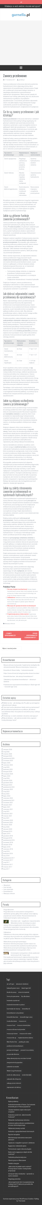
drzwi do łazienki (23, 992)
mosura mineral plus (23, 1025)
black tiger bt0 (26, 988)
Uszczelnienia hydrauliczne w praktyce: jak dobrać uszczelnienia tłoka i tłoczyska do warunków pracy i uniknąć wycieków (21, 711)
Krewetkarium (8, 891)
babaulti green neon (13, 988)
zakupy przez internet (14, 1083)
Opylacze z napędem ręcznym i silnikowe (21, 1143)
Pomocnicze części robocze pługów (19, 1149)
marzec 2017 (7, 867)
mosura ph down (12, 1033)
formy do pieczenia (13, 996)
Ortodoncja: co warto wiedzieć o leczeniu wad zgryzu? (22, 6)
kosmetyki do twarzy (13, 1009)
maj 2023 (6, 791)
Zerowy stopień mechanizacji (17, 589)
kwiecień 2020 (8, 822)
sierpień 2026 (7, 749)
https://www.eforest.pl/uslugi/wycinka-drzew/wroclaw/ (21, 673)
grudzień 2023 (8, 782)
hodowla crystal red (13, 1000)
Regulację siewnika (14, 1179)
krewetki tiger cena (26, 1017)
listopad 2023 (7, 785)
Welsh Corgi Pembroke (14, 1071)
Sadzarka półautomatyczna (17, 1157)
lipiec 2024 (6, 776)
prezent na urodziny (27, 1050)
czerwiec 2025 (8, 765)
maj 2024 (6, 778)
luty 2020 (6, 827)
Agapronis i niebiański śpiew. (17, 1146)
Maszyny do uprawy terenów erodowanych (21, 606)
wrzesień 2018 (8, 842)
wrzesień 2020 (8, 820)
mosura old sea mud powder (16, 1029)
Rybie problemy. (13, 1101)
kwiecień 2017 (8, 864)
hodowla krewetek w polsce (16, 1004)
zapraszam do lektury (14, 1087)
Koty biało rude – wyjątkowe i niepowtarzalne (25, 921)
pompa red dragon (13, 1050)
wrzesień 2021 (8, 802)
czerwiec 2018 (8, 849)
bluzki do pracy (11, 992)
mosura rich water (25, 1033)
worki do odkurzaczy (13, 1075)
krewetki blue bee (12, 1017)
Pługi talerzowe (9, 909)
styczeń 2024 (7, 780)
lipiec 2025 (6, 763)
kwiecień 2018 (8, 853)
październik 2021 (8, 800)
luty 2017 (6, 869)
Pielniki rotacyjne (13, 1163)
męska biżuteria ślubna (25, 1038)
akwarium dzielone (22, 984)
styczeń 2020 (7, 829)
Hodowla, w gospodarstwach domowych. (21, 1131)
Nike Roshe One (12, 1042)
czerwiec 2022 (8, 798)
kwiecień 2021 (8, 813)
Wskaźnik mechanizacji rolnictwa (18, 1120)
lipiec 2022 (6, 796)
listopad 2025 (7, 756)
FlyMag (36, 1199)
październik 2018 (8, 840)
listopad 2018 (7, 838)
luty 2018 (6, 856)
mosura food (11, 1025)
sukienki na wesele (13, 1066)
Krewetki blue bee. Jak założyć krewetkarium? (18, 676)
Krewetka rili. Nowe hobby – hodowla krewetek (18, 670)
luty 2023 (6, 794)
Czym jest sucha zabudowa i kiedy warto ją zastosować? (21, 707)
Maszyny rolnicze (10, 623)
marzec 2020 (7, 825)
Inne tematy (7, 887)
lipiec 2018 (6, 847)
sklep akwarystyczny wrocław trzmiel (19, 1058)
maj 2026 (6, 752)
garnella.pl (21, 80)
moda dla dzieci (12, 1021)
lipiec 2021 (6, 807)
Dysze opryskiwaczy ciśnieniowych (30, 635)
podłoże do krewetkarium (15, 1046)
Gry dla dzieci (25, 996)
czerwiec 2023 (8, 789)
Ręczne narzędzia (14, 1134)
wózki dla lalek (26, 1075)
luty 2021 (6, 818)
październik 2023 (8, 787)
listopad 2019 (7, 831)
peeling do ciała (24, 1042)
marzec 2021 (7, 816)
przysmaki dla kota (13, 1054)
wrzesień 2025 (8, 760)
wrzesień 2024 (8, 774)
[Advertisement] (21, 42)
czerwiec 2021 (8, 809)
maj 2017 (6, 862)
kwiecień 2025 (8, 769)
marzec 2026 (7, 754)
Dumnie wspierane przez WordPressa (15, 1199)
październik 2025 (8, 758)
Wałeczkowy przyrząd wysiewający (15, 941)
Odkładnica (11, 597)
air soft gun (10, 984)
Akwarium (7, 885)
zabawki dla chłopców (14, 1079)
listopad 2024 (7, 771)
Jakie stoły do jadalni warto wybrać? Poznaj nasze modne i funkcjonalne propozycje (19, 1169)
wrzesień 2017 (8, 860)
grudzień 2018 (8, 836)
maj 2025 (6, 767)
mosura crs (22, 1021)
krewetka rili (26, 1009)
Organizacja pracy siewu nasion (18, 614)
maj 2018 (6, 851)
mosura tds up (11, 1038)
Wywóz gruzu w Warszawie (17, 1160)
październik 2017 (8, 858)
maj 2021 (6, 811)
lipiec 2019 (6, 833)
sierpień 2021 (7, 805)
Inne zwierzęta (8, 889)
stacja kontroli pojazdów (14, 1062)
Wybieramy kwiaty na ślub (16, 1128)
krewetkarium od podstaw (15, 1013)
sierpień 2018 (7, 844)
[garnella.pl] (21, 14)
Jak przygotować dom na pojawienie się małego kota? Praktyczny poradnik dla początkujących (21, 1184)
